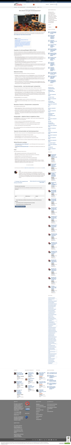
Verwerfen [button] (43, 0)
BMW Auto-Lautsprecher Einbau (52, 99)
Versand (54, 160)
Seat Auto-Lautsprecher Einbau (52, 138)
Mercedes (49, 121)
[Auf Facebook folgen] (14, 412)
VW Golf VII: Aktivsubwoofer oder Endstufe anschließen (53, 41)
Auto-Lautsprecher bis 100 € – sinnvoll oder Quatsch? (53, 73)
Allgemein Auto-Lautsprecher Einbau (30, 9)
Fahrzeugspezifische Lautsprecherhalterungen (51, 322)
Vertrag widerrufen (39, 416)
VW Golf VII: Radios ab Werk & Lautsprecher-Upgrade (53, 45)
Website (37, 196)
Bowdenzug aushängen (51, 310)
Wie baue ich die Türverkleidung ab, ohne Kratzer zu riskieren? (53, 81)
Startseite (15, 7)
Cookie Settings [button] (61, 443)
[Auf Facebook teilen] (27, 165)
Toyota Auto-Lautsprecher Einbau (52, 145)
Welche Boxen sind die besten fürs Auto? (22, 146)
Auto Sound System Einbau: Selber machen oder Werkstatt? (53, 77)
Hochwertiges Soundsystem (52, 327)
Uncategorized (50, 147)
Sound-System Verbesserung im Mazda (52, 344)
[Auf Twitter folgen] (17, 412)
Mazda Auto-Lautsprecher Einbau (52, 119)
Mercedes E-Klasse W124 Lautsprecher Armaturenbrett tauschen (53, 50)
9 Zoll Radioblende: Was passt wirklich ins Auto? (53, 33)
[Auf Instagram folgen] (16, 412)
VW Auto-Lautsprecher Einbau (52, 149)
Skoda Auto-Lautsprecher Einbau (52, 141)
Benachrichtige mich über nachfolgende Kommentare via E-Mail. (25, 202)
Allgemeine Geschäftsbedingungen (40, 405)
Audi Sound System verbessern (52, 301)
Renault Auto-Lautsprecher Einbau (52, 135)
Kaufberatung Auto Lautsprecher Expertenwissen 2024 (51, 114)
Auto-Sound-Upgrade (51, 302)
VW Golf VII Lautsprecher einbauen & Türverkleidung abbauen (52, 69)
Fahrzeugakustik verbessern (52, 318)
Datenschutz (38, 408)
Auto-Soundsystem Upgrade (52, 305)
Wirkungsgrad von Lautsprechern (50, 363)
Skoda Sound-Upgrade (51, 342)
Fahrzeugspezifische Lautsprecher (51, 320)
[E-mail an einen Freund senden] (30, 165)
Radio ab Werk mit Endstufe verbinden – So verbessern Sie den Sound (18, 426)
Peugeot (49, 130)
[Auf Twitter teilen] (28, 165)
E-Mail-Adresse (27, 196)
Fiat (48, 106)
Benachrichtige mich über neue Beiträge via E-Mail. (23, 204)
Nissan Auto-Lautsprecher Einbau (52, 126)
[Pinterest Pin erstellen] (31, 165)
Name (16, 196)
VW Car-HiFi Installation (51, 361)
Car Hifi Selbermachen (51, 313)
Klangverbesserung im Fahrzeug (52, 331)
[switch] (68, 441)
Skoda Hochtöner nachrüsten (52, 339)
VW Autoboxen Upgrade (51, 358)
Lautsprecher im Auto (51, 334)
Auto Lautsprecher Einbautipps (31, 7)
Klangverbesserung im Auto (52, 330)
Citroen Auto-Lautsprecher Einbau (52, 104)
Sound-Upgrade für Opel (51, 345)
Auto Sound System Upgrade (52, 309)
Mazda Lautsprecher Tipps (51, 338)
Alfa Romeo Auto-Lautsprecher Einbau (51, 88)
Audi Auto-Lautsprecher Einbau (52, 95)
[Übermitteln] (33, 4)
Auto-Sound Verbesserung (51, 306)
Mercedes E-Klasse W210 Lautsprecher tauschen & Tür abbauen (53, 54)
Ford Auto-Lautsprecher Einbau (52, 111)
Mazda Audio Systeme (51, 335)
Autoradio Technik (51, 97)
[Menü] (69, 436)
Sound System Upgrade (51, 348)
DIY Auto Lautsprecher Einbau (52, 314)
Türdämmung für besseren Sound (51, 352)
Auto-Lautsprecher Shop (21, 7)
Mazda (49, 117)
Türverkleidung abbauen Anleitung (51, 357)
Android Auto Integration (51, 297)
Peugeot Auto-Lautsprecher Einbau (52, 133)
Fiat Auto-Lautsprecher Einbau (52, 109)
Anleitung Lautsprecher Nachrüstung (51, 299)
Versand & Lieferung (39, 414)
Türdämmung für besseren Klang (51, 350)
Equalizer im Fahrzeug (51, 317)
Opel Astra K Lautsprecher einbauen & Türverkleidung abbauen (52, 64)
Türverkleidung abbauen (51, 355)
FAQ (40, 7)
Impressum (38, 411)
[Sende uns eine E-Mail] (19, 412)
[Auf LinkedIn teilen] (32, 165)
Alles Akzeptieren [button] (67, 443)
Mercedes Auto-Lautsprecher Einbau (51, 123)
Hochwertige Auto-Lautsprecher (50, 326)
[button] (47, 4)
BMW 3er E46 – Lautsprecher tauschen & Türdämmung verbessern (52, 37)
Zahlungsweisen (38, 419)
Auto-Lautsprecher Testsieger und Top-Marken (52, 408)
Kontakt (38, 7)
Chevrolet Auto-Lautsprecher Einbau (51, 102)
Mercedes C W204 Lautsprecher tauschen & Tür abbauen (53, 58)
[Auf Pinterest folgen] (20, 412)
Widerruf (37, 417)
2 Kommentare (53, 60)
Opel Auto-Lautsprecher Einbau (52, 129)
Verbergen (19, 38)
